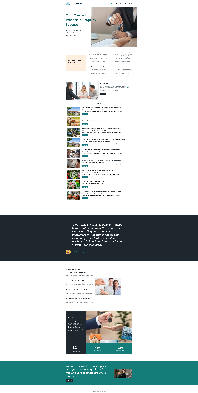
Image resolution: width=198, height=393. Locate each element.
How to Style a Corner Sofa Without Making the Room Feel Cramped (101, 191)
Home (111, 3)
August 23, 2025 (92, 162)
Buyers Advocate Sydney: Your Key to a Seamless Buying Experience (101, 160)
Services (125, 3)
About (116, 3)
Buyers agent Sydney (100, 162)
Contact (130, 3)
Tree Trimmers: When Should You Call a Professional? (97, 118)
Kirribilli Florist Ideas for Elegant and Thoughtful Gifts (97, 170)
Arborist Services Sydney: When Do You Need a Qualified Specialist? (101, 128)
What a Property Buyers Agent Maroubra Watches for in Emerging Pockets (103, 139)
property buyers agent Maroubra (104, 141)
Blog (120, 3)
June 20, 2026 (91, 109)
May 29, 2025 (91, 193)
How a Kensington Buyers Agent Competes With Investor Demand (101, 149)
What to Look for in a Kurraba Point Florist (94, 181)
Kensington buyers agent (102, 151)
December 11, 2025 (92, 141)
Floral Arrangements (99, 172)
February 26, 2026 (92, 120)
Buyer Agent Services (100, 109)
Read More (85, 113)
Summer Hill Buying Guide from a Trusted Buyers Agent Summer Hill (101, 107)
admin (85, 109)
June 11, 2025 (91, 172)
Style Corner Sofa (98, 193)
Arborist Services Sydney (102, 120)
